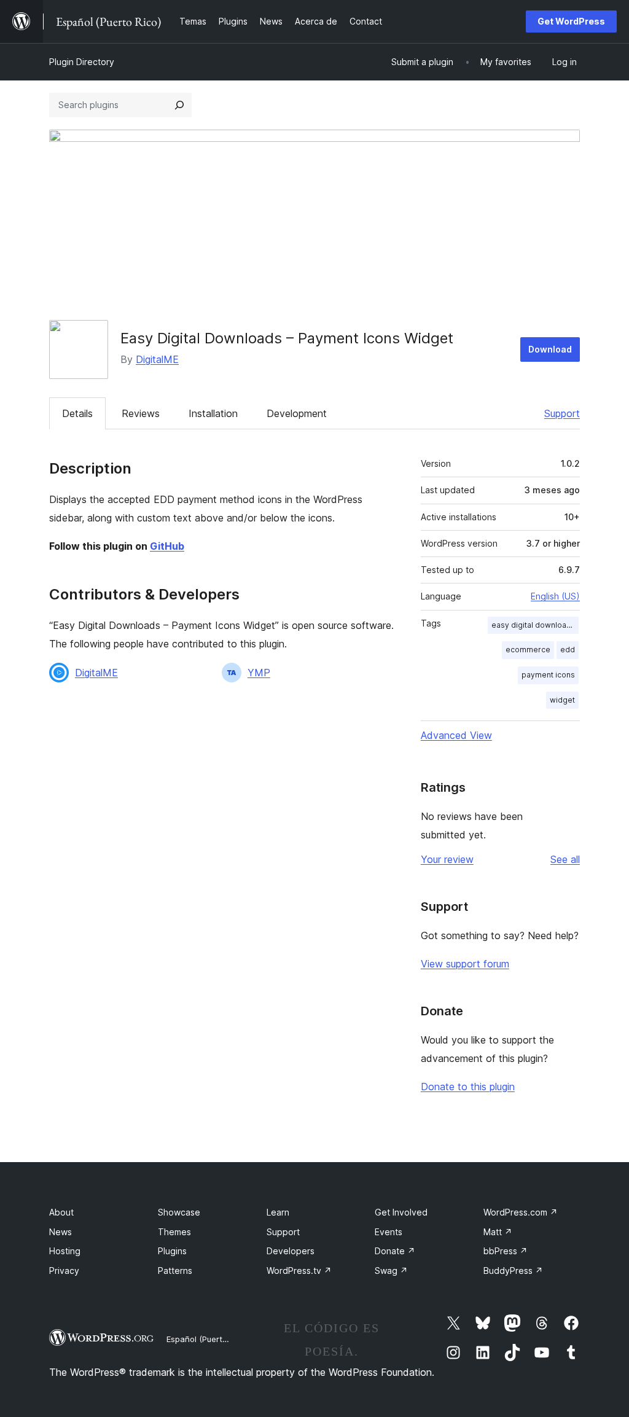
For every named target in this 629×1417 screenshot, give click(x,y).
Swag (391, 1270)
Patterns (175, 1270)
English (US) (555, 596)
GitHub (167, 546)
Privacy (64, 1270)
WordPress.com (520, 1212)
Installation (213, 413)
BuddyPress (513, 1270)
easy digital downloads (533, 625)
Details (77, 413)
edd (567, 649)
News (60, 1232)
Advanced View (456, 735)
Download (550, 349)
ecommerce (528, 649)
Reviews (141, 413)
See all (565, 859)
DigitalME (157, 359)
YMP (259, 672)
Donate (395, 1251)
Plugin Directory (81, 62)
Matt (497, 1232)
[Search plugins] (179, 105)
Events (388, 1232)
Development (297, 413)
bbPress (505, 1251)
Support (562, 413)
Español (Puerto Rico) (207, 1339)
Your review (447, 859)
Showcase (179, 1212)
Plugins (172, 1251)
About (61, 1212)
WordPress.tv (299, 1270)
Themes (174, 1232)
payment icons (548, 674)
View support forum (465, 964)
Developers (290, 1251)
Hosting (64, 1251)
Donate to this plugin (468, 1086)
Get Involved (401, 1212)
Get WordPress (571, 21)
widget (562, 700)
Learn (278, 1212)
